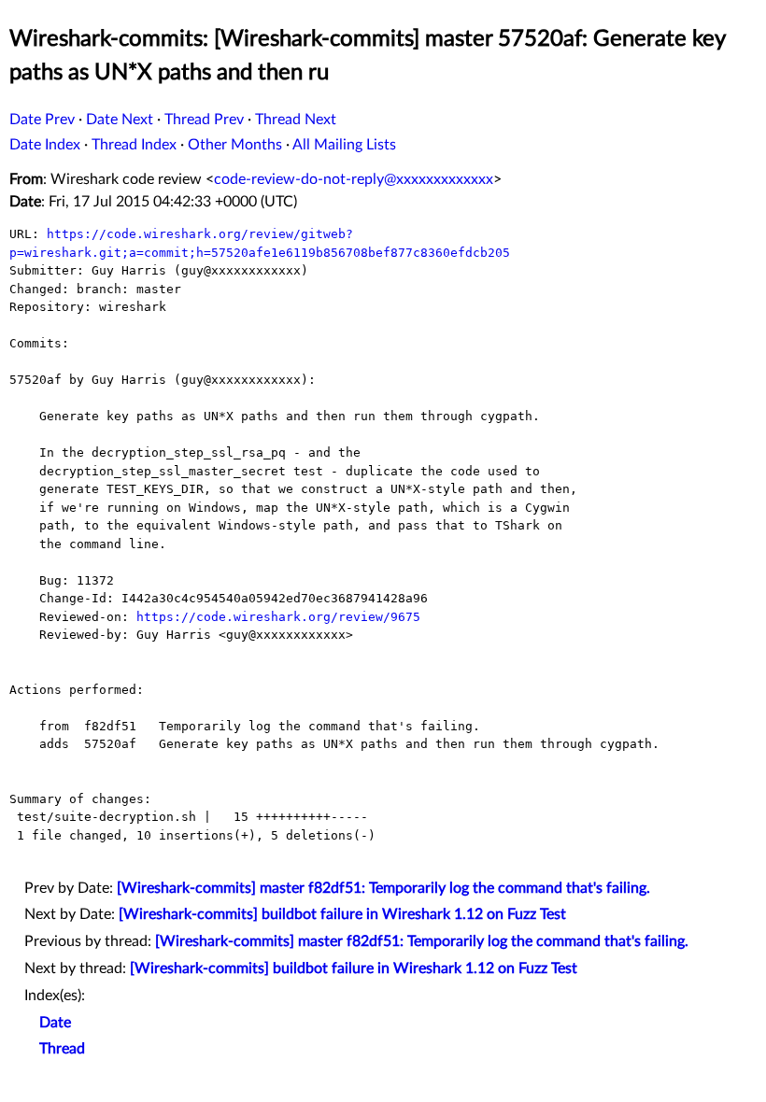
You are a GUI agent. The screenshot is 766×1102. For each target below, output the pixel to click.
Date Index (44, 144)
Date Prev (42, 119)
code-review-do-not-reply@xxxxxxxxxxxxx (353, 179)
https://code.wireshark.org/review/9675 (278, 617)
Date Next (119, 119)
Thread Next (295, 119)
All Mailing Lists (344, 144)
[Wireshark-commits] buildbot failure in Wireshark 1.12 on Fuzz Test (342, 914)
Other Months (235, 144)
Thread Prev (204, 119)
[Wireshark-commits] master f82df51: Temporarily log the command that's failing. (383, 888)
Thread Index (134, 144)
